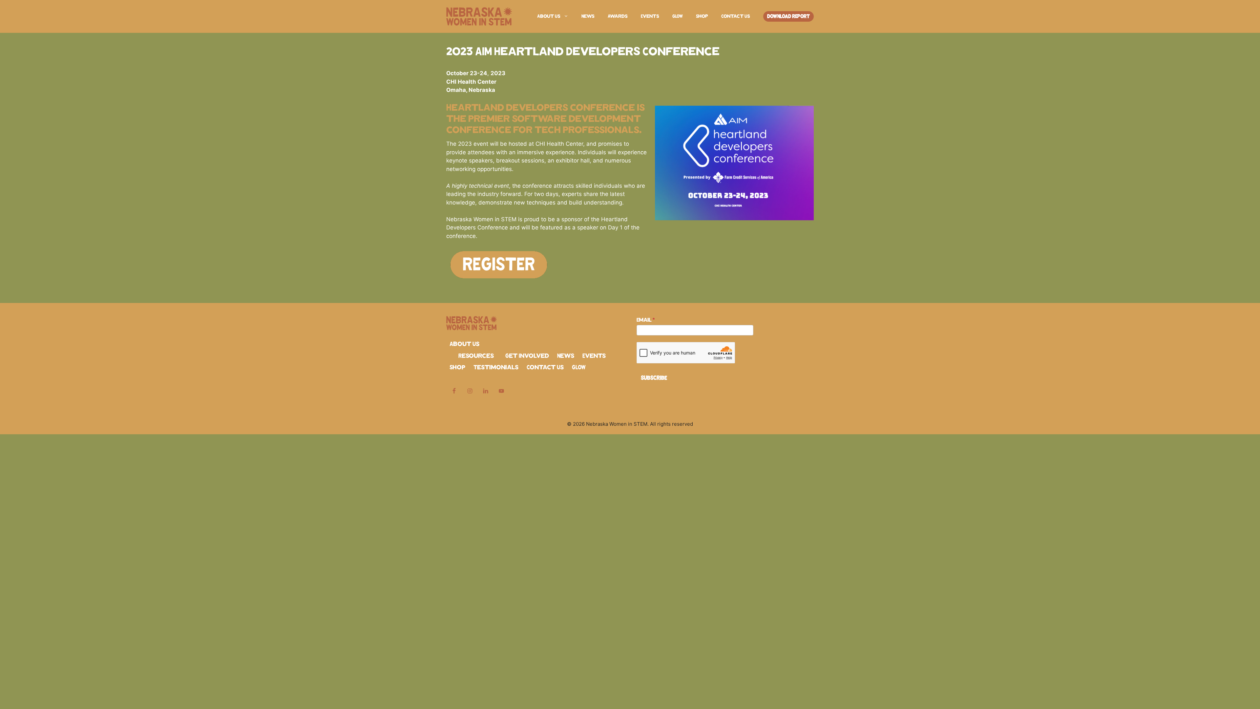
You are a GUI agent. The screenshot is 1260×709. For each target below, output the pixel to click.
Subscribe (654, 378)
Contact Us (735, 16)
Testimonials (495, 368)
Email (646, 320)
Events (650, 16)
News (588, 16)
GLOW (677, 16)
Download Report (788, 16)
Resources (476, 356)
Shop (702, 16)
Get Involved (527, 356)
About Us (548, 16)
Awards (618, 16)
